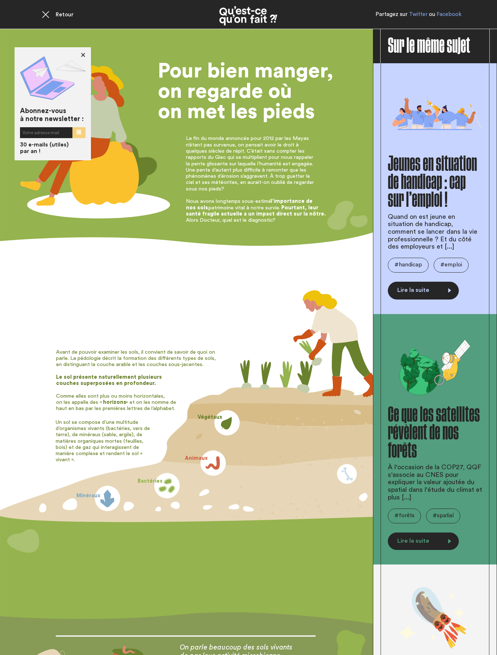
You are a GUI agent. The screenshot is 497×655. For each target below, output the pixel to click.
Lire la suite (413, 290)
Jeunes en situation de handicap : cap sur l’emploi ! (432, 182)
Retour (64, 14)
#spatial (443, 515)
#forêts (404, 515)
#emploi (451, 265)
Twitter (418, 14)
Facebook (449, 14)
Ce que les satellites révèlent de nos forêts (434, 432)
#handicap (408, 265)
